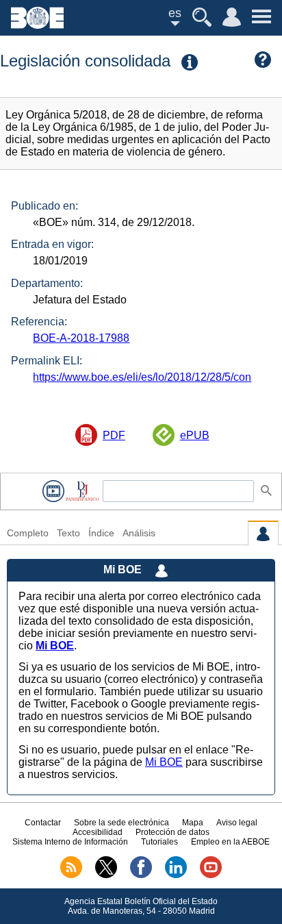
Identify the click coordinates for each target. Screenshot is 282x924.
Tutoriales (159, 842)
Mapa (192, 822)
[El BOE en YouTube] (211, 875)
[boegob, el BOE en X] (106, 875)
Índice (101, 533)
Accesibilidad (98, 832)
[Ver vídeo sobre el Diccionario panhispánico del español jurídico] (53, 490)
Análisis (139, 533)
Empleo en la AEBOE (230, 842)
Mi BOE (164, 762)
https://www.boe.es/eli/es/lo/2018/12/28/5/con (142, 377)
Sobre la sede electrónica (121, 822)
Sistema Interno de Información (70, 842)
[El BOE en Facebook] (141, 875)
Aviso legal (236, 822)
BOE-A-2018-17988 (81, 338)
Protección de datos (172, 832)
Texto (68, 533)
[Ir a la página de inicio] (37, 25)
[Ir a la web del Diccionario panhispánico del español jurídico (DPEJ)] (82, 491)
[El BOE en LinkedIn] (176, 875)
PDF (114, 435)
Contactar (43, 822)
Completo (28, 533)
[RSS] (71, 875)
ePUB (194, 435)
